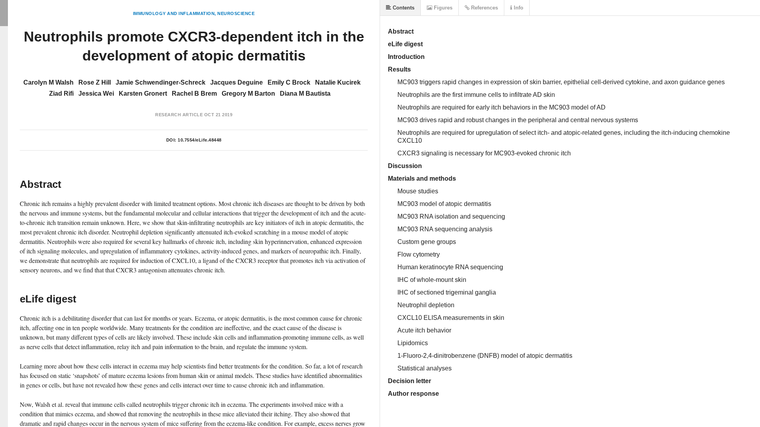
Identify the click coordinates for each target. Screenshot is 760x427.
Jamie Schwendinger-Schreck (160, 82)
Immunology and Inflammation (174, 13)
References (483, 8)
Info (517, 8)
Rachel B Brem (194, 93)
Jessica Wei (96, 93)
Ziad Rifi (61, 93)
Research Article (179, 114)
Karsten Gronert (143, 93)
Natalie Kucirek (338, 82)
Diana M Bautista (305, 93)
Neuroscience (236, 13)
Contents (402, 8)
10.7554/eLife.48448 (200, 140)
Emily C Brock (289, 82)
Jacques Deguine (236, 82)
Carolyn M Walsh (48, 82)
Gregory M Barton (248, 93)
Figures (442, 8)
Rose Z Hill (94, 82)
